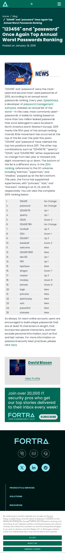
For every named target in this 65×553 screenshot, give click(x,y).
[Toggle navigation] (59, 4)
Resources (16, 505)
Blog (15, 16)
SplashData (51, 100)
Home (5, 16)
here (14, 345)
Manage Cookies (32, 549)
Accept (32, 537)
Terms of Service (36, 519)
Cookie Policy (15, 519)
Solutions (16, 496)
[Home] (6, 4)
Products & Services (22, 487)
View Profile (32, 378)
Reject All (32, 543)
